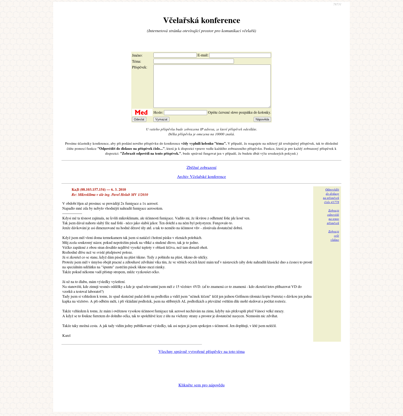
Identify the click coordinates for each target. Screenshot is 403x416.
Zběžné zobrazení (201, 167)
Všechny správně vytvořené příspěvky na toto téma (201, 351)
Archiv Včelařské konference (201, 176)
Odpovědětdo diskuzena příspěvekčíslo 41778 (331, 195)
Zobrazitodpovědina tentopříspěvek (333, 216)
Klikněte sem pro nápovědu (201, 385)
